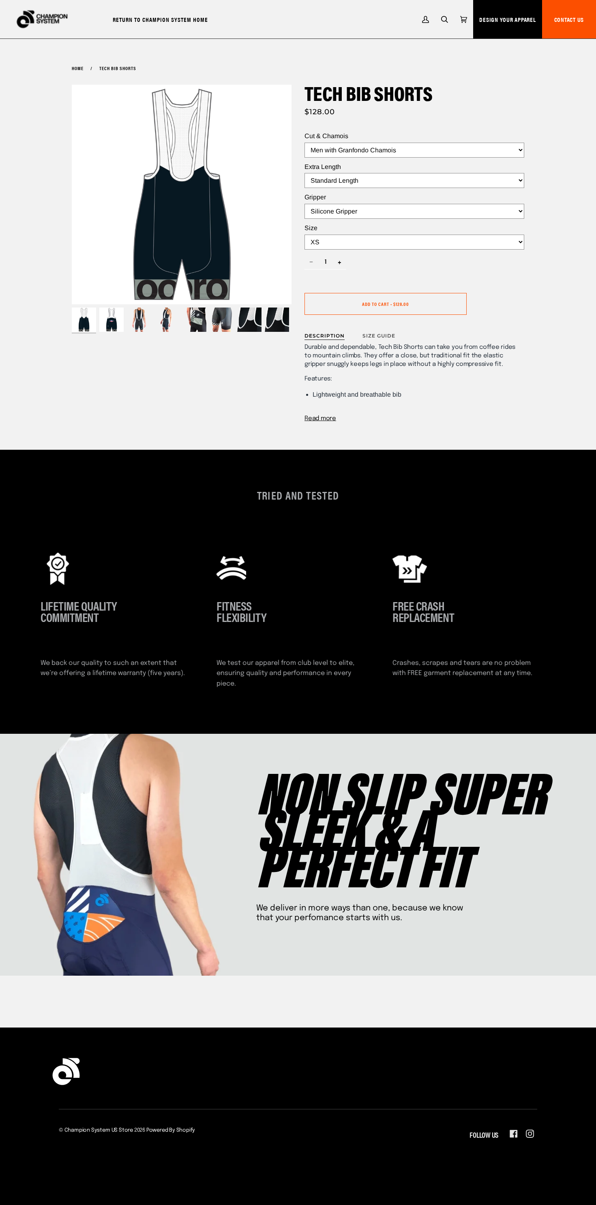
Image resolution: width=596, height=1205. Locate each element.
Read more (320, 418)
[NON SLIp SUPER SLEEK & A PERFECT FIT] (298, 855)
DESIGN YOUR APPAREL (507, 19)
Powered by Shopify (170, 1130)
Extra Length (322, 166)
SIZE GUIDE (378, 336)
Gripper (315, 197)
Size (310, 227)
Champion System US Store (98, 1130)
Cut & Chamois (326, 135)
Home (78, 68)
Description (324, 336)
